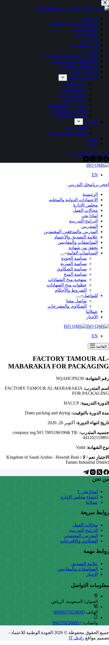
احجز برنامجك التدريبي (88, 184)
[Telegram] (86, 473)
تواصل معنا (76, 300)
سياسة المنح (75, 274)
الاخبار (92, 574)
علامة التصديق (84, 563)
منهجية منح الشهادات (67, 279)
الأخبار (92, 316)
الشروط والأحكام (71, 290)
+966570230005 (67, 622)
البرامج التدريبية (83, 221)
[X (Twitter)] (99, 473)
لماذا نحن (89, 215)
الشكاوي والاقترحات (79, 541)
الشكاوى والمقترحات (67, 306)
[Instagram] (92, 473)
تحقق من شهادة (83, 247)
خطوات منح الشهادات (67, 284)
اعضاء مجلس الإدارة (79, 497)
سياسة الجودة (74, 258)
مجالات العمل (85, 210)
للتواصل (90, 295)
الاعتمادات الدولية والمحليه (73, 199)
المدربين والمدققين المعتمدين (71, 231)
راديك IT (76, 637)
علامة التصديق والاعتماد (76, 237)
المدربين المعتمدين (80, 535)
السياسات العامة (82, 252)
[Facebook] (105, 473)
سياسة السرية (73, 263)
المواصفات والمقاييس (78, 242)
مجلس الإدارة (85, 205)
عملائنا (92, 311)
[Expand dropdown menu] (62, 254)
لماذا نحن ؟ (87, 491)
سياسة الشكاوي (72, 268)
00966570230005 (69, 612)
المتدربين (89, 226)
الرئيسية (90, 194)
